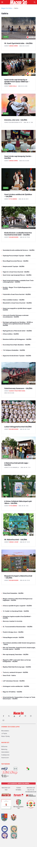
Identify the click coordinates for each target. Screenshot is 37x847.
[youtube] (14, 716)
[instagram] (25, 716)
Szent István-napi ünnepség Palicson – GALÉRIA (17, 275)
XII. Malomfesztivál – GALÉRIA (15, 540)
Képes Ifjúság (5, 736)
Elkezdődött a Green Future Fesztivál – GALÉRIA (17, 303)
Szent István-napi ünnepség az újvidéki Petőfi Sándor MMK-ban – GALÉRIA (16, 81)
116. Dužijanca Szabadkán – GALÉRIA (14, 350)
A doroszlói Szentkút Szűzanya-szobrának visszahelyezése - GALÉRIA (15, 316)
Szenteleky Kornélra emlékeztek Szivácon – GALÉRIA (18, 250)
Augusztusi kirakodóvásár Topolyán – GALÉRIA (17, 355)
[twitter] (9, 716)
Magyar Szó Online (6, 8)
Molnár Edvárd (13, 237)
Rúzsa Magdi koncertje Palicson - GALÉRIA (15, 261)
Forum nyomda (18, 789)
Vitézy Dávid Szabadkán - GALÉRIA (13, 593)
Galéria (6, 36)
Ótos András (13, 199)
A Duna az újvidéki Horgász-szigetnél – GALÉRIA (17, 605)
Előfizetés (4, 746)
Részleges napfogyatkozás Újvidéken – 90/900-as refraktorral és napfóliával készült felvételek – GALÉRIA (18, 324)
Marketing (4, 749)
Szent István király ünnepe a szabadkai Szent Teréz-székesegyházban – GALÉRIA (18, 281)
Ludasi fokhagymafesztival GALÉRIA (18, 427)
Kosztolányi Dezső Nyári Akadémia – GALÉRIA (16, 344)
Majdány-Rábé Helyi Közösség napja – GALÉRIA (17, 667)
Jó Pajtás (4, 733)
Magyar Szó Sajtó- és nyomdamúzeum (31, 790)
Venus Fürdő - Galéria (9, 675)
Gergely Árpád (13, 46)
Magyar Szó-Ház (6, 789)
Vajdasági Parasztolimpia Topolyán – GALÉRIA (17, 255)
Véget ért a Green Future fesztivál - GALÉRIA (16, 272)
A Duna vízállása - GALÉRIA (11, 334)
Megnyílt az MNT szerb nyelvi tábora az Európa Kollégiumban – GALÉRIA (17, 660)
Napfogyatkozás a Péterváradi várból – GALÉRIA (17, 331)
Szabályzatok (5, 755)
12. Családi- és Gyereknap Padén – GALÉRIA (16, 611)
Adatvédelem (5, 752)
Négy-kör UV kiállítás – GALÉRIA (12, 692)
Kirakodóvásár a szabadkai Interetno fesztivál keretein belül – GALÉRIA (18, 234)
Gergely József (13, 542)
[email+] (3, 720)
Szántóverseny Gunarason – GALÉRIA (18, 388)
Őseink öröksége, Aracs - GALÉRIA (13, 632)
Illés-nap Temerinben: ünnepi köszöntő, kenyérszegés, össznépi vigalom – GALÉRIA (19, 648)
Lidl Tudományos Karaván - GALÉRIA (14, 681)
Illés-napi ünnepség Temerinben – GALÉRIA (15, 654)
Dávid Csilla (13, 86)
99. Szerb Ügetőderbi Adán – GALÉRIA (18, 43)
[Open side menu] (2, 2)
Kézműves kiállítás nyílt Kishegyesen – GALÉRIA (17, 339)
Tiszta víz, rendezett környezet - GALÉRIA (15, 672)
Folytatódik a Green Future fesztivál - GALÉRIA (17, 294)
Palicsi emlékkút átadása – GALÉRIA (13, 300)
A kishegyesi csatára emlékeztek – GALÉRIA (16, 686)
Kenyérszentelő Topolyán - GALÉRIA (13, 266)
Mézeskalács (5, 731)
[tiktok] (20, 716)
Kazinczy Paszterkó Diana (17, 391)
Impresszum (5, 757)
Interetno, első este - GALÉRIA (15, 120)
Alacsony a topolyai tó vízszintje (12, 621)
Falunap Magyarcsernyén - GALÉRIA (13, 637)
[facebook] (3, 716)
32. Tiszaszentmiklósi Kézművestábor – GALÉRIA (17, 626)
